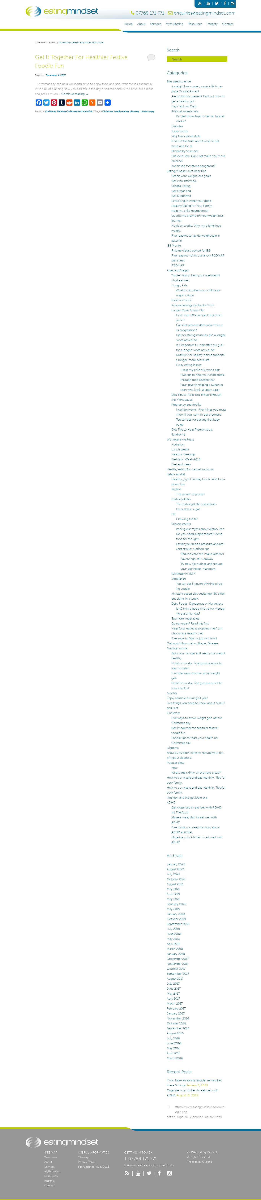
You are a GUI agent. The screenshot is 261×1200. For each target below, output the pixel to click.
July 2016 (173, 1038)
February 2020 (176, 904)
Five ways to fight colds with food (194, 638)
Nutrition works (177, 648)
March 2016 (175, 1058)
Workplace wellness (180, 439)
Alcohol (172, 693)
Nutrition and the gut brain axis (187, 797)
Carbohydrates (181, 499)
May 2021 (173, 889)
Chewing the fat (187, 519)
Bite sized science (179, 81)
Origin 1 (207, 1161)
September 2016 (178, 1028)
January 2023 (176, 864)
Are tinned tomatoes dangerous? (193, 166)
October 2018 (176, 919)
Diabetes (177, 126)
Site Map (83, 1157)
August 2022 (175, 869)
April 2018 (173, 944)
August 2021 (175, 884)
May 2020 (174, 899)
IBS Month (174, 245)
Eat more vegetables (185, 618)
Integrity (212, 24)
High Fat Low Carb (183, 106)
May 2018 (173, 939)
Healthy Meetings (183, 454)
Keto (174, 767)
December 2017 (178, 959)
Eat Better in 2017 (183, 574)
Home (128, 24)
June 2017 (174, 988)
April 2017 (173, 998)
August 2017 (175, 978)
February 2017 (176, 1008)
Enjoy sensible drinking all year (187, 698)
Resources (195, 24)
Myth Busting (174, 24)
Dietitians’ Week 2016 (185, 459)
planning (134, 111)
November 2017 (178, 964)
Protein (176, 489)
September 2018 (178, 924)
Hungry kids (179, 285)
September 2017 (178, 973)
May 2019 (173, 909)
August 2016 (175, 1033)
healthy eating (121, 111)
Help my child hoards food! (189, 210)
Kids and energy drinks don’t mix (193, 305)
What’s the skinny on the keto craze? (196, 772)
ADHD (171, 802)
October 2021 (176, 879)
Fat (173, 514)
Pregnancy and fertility (186, 404)
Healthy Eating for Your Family (191, 206)
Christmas (50, 111)
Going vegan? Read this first (190, 623)
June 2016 (174, 1043)
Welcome (50, 1157)
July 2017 (173, 983)
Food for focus (181, 300)
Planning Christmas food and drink (74, 111)
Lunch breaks (180, 449)
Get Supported (181, 196)
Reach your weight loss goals (191, 176)
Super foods (179, 131)
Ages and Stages (178, 270)
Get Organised (181, 191)
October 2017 (176, 968)
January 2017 (176, 1013)
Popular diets (175, 762)
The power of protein (190, 494)
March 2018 (175, 949)
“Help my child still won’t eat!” (201, 370)
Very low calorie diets (185, 136)
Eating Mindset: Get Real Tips (186, 171)
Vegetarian (178, 578)
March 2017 (175, 1003)
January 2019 (176, 914)
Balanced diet (176, 474)
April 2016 (173, 1053)
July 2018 (173, 929)
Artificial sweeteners (184, 111)
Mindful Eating (180, 186)
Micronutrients (181, 524)
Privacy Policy (86, 1162)
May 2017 (173, 993)
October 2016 (176, 1023)
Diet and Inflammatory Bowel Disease (192, 643)
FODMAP (177, 265)
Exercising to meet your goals (191, 201)
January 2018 (176, 954)
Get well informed (183, 181)
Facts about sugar (188, 509)
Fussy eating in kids (188, 365)
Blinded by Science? (185, 151)
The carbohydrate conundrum (196, 504)
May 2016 (173, 1048)
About (141, 24)
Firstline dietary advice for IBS (190, 250)
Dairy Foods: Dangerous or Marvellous (197, 603)
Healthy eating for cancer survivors (190, 469)
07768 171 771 (150, 13)
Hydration (178, 444)
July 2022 (173, 874)
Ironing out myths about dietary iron (200, 529)
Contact (227, 24)
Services (155, 24)
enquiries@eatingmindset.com (205, 13)
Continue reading (74, 94)
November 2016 (178, 1018)
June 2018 (174, 934)
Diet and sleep (181, 464)
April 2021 (173, 894)
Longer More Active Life (187, 310)
